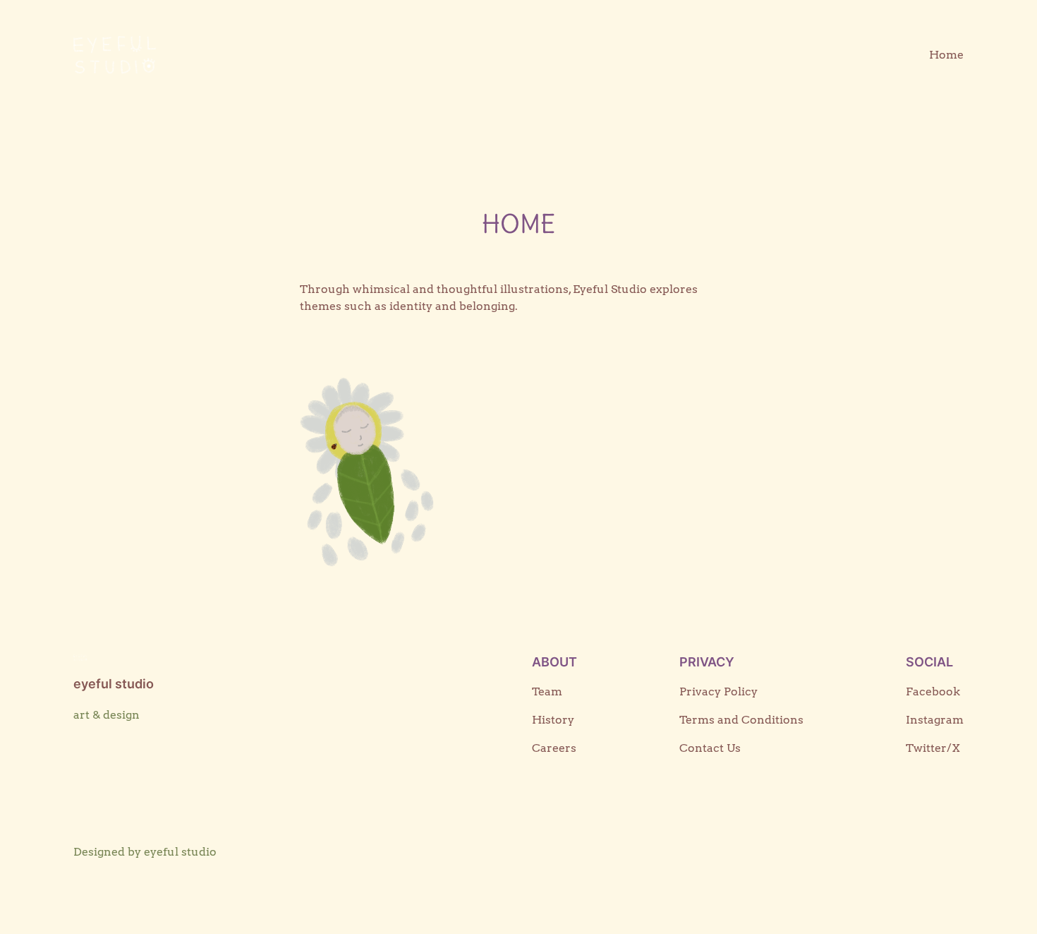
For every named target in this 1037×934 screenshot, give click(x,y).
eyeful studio (113, 683)
